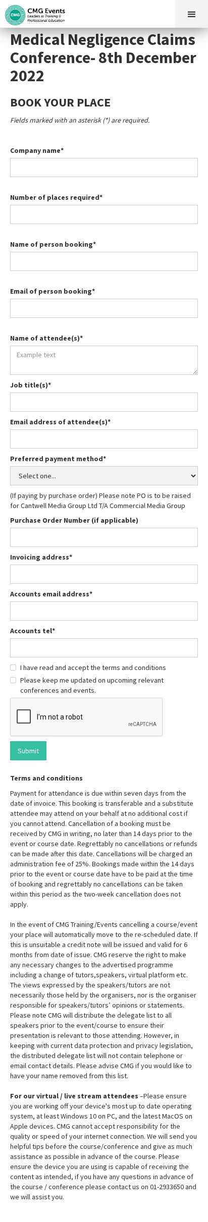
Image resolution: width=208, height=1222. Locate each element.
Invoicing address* (41, 557)
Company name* (37, 150)
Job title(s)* (30, 385)
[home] (38, 12)
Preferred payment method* (58, 458)
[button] (191, 14)
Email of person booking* (52, 291)
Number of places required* (56, 197)
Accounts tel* (32, 630)
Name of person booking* (53, 244)
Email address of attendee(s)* (60, 421)
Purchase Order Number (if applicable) (74, 520)
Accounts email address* (51, 593)
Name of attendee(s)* (46, 338)
